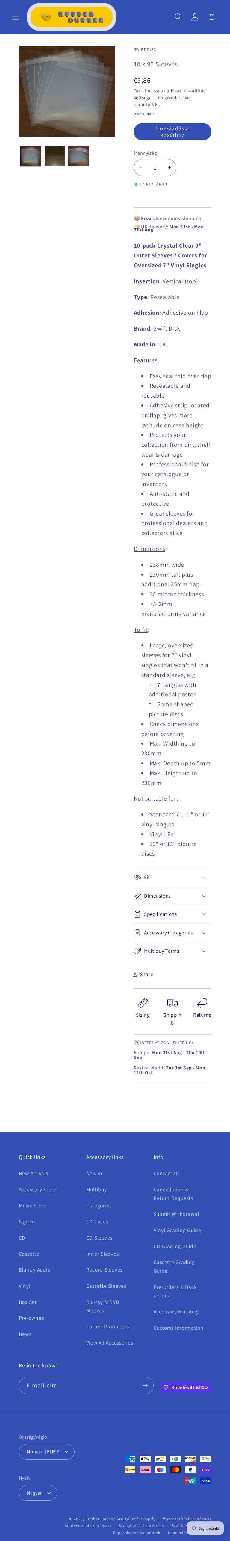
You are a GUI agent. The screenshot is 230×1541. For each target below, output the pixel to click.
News (25, 1334)
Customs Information (179, 1327)
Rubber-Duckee (100, 1519)
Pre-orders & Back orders (175, 1291)
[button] (15, 17)
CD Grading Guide (175, 1246)
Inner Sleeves (102, 1253)
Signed (27, 1221)
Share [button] (147, 974)
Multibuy (96, 1189)
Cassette (29, 1253)
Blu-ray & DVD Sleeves (102, 1306)
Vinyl (25, 1285)
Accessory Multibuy (176, 1311)
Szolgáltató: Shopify (135, 1519)
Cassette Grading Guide (174, 1266)
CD (22, 1237)
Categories (99, 1205)
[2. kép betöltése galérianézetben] (55, 156)
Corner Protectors (107, 1326)
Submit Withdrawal (176, 1213)
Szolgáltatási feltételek (141, 1525)
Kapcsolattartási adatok (137, 1532)
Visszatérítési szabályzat (187, 1518)
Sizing (143, 1014)
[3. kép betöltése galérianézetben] (78, 156)
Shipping (172, 1018)
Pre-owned (32, 1317)
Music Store (32, 1205)
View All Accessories (109, 1342)
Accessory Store (37, 1189)
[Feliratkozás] (145, 1385)
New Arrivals (33, 1173)
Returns (202, 1014)
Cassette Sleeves (106, 1285)
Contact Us (167, 1173)
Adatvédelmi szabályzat (88, 1525)
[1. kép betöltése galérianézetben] (31, 156)
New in (94, 1173)
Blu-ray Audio (35, 1269)
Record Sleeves (104, 1269)
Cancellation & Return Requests (173, 1193)
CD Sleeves (99, 1237)
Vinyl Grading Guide (177, 1230)
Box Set (28, 1301)
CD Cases (97, 1221)
